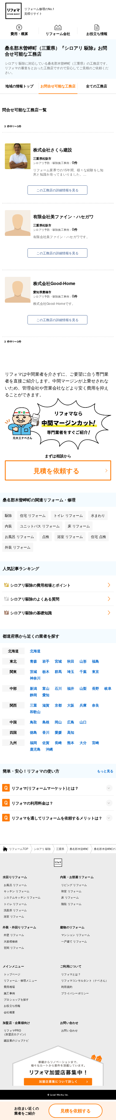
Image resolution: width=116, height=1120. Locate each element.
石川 (58, 688)
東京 (95, 671)
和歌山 (35, 711)
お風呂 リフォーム (15, 885)
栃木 (45, 671)
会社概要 (9, 1012)
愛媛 (58, 732)
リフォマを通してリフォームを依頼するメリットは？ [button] (57, 818)
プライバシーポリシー (75, 993)
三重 (33, 705)
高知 (70, 732)
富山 (45, 688)
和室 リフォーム (71, 891)
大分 (83, 742)
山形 (83, 661)
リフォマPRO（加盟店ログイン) (14, 1032)
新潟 (33, 688)
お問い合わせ (69, 1030)
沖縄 (49, 749)
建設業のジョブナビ (16, 1040)
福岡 (33, 742)
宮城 (58, 661)
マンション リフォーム (75, 935)
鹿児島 (35, 749)
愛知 (45, 694)
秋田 (70, 661)
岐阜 (107, 688)
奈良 (95, 705)
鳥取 (33, 721)
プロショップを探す (16, 999)
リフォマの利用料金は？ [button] (32, 803)
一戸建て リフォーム (74, 941)
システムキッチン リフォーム (22, 897)
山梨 (83, 688)
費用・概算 (19, 33)
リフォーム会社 (58, 33)
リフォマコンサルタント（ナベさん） (84, 980)
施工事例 (9, 993)
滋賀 (45, 705)
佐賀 (45, 742)
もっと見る (105, 770)
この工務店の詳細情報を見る (57, 190)
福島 (95, 661)
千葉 (83, 671)
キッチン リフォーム (17, 891)
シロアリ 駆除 (42, 849)
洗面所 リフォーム (15, 910)
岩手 (45, 661)
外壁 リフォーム (14, 935)
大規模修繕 (11, 941)
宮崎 (95, 742)
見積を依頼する (75, 1111)
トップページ (12, 974)
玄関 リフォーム (14, 948)
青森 (33, 661)
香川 (45, 732)
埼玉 (70, 671)
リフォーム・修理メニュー (20, 980)
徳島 (33, 732)
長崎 (58, 742)
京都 (58, 705)
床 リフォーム (70, 897)
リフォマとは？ (71, 974)
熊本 (70, 742)
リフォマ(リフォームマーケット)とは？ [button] (45, 788)
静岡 (33, 694)
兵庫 (83, 705)
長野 (95, 688)
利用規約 (66, 987)
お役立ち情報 (96, 33)
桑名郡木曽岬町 (79, 849)
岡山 (58, 721)
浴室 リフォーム (14, 916)
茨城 (33, 671)
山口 (83, 721)
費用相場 (9, 987)
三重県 (60, 849)
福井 (70, 688)
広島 (70, 721)
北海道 (35, 650)
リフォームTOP (18, 849)
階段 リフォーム (71, 904)
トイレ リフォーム (15, 904)
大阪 (70, 705)
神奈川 (35, 678)
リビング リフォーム (74, 885)
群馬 (58, 671)
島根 (45, 721)
